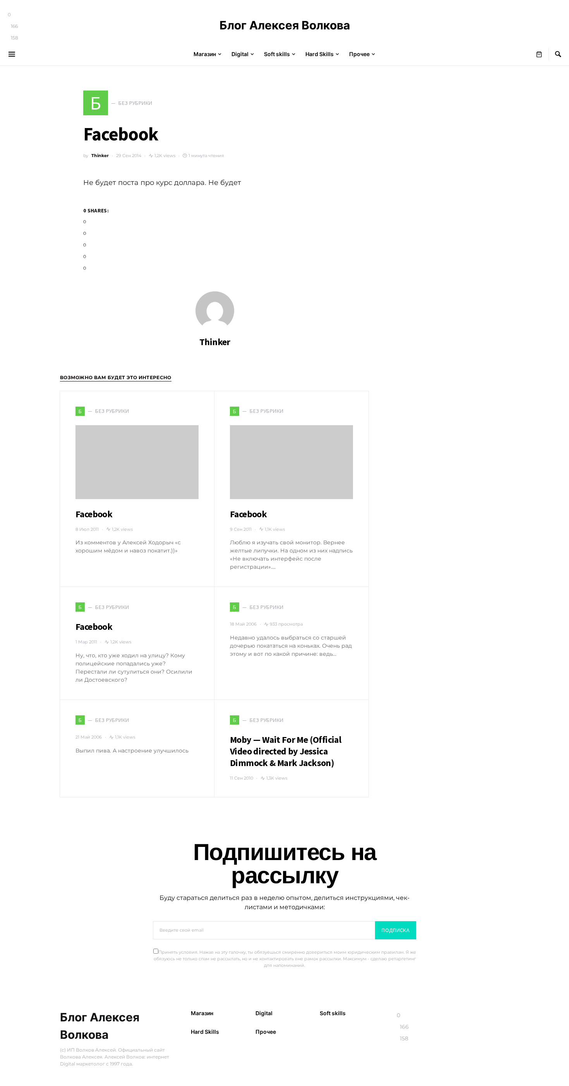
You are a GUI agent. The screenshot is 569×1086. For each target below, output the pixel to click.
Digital (264, 1013)
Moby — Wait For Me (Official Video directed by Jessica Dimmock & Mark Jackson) (285, 751)
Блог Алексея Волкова (284, 25)
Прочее (265, 1031)
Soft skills (333, 1013)
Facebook (93, 514)
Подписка (396, 930)
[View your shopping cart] (539, 54)
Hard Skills (205, 1031)
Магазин (202, 1013)
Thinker (100, 155)
